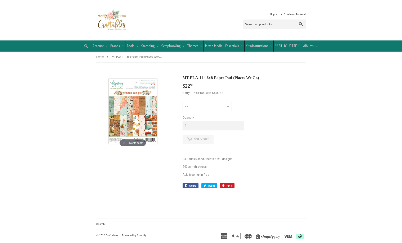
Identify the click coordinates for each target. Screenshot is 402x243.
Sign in (274, 14)
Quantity (188, 117)
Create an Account (295, 14)
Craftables (112, 235)
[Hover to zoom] (132, 111)
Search (100, 224)
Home (100, 56)
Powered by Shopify (134, 235)
